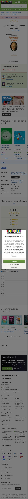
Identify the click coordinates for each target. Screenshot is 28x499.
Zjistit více (14, 256)
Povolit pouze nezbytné (13, 264)
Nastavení (14, 266)
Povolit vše (14, 261)
